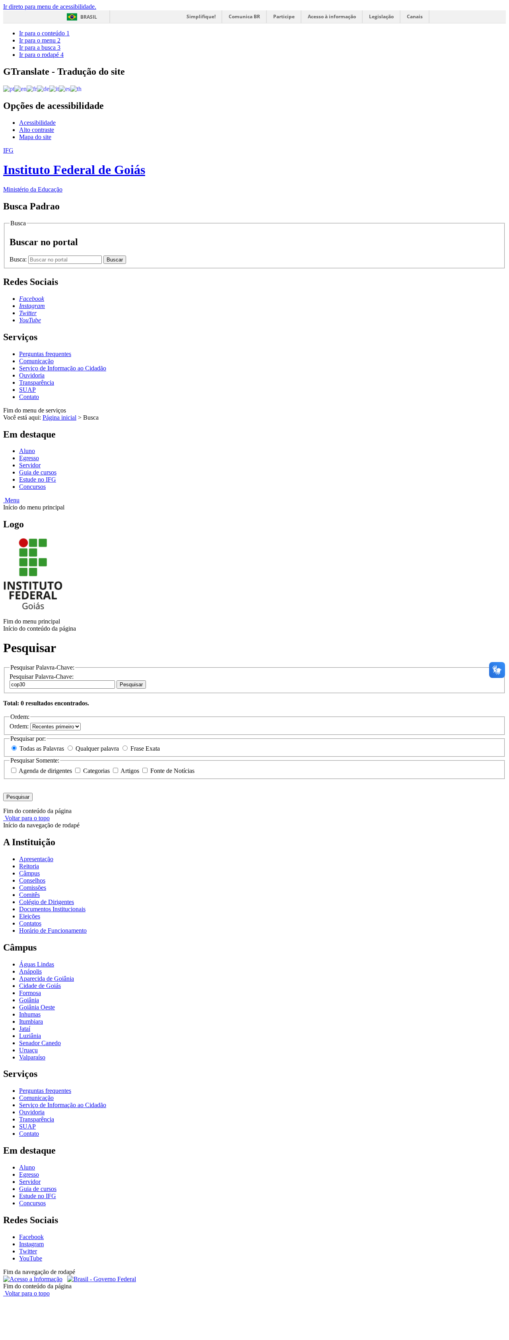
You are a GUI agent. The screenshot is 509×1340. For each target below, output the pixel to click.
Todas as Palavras (42, 748)
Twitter (28, 1251)
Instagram (31, 1244)
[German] (43, 88)
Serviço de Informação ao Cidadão (62, 368)
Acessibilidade (37, 122)
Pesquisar (131, 684)
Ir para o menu (39, 40)
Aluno (27, 450)
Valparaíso (32, 1057)
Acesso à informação (332, 16)
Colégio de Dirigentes (46, 901)
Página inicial (59, 417)
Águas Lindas (36, 964)
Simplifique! (201, 16)
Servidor (30, 465)
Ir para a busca (39, 47)
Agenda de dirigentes (45, 770)
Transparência (36, 382)
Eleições (29, 916)
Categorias (96, 770)
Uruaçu (28, 1050)
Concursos (32, 486)
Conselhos (32, 880)
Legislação (381, 16)
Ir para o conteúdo (44, 33)
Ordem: (20, 726)
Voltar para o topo (26, 818)
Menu (11, 500)
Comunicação (36, 361)
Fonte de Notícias (171, 770)
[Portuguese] (8, 88)
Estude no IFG (37, 479)
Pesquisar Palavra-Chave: (42, 676)
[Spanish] (64, 88)
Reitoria (29, 866)
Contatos (30, 923)
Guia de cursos (37, 472)
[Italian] (54, 88)
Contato (29, 396)
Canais (415, 16)
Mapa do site (35, 137)
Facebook (31, 1236)
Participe (284, 16)
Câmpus (29, 873)
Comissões (32, 887)
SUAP (27, 389)
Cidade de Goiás (40, 985)
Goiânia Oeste (37, 1007)
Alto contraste (36, 129)
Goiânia (29, 1000)
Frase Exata (144, 748)
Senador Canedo (40, 1043)
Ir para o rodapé (41, 54)
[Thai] (76, 88)
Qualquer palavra (97, 748)
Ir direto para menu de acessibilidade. (49, 6)
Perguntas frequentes (45, 353)
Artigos (130, 770)
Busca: (19, 259)
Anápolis (30, 971)
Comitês (29, 894)
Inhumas (30, 1014)
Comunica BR (244, 16)
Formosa (30, 993)
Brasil (88, 17)
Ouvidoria (32, 375)
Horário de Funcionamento (53, 930)
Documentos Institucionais (52, 909)
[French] (32, 88)
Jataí (24, 1028)
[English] (20, 88)
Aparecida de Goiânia (46, 978)
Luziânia (30, 1035)
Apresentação (36, 859)
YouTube (30, 1258)
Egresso (29, 458)
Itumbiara (31, 1021)
